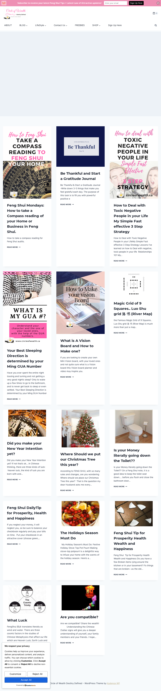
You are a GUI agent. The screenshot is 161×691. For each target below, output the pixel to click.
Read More (14, 247)
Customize (15, 674)
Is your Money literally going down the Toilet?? (132, 455)
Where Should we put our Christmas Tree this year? (80, 459)
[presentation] (27, 162)
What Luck (17, 620)
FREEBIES (80, 25)
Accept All (26, 680)
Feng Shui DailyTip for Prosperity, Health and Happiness (26, 513)
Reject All (37, 674)
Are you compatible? (79, 617)
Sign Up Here (115, 25)
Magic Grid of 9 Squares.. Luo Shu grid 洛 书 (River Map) (133, 308)
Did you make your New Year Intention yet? (24, 448)
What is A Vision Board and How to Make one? (76, 345)
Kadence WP (113, 683)
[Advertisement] (80, 49)
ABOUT (8, 25)
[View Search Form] (155, 25)
